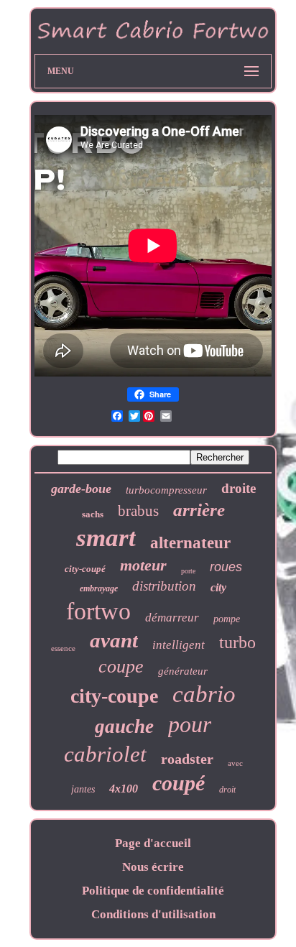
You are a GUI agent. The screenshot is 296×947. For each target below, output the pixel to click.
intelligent (178, 645)
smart (106, 538)
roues (226, 567)
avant (114, 640)
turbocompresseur (166, 490)
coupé (178, 783)
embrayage (99, 588)
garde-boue (81, 488)
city (218, 587)
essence (63, 648)
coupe (121, 666)
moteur (143, 565)
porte (188, 571)
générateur (183, 671)
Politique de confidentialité (153, 890)
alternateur (190, 543)
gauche (124, 726)
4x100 (123, 788)
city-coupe (114, 696)
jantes (83, 789)
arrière (199, 509)
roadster (187, 759)
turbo (237, 642)
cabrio (204, 694)
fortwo (98, 611)
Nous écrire (153, 867)
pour (189, 724)
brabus (138, 510)
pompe (226, 619)
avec (235, 763)
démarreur (172, 617)
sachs (92, 514)
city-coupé (85, 568)
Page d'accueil (153, 843)
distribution (164, 585)
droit (227, 790)
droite (238, 488)
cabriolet (105, 754)
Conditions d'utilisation (153, 914)
